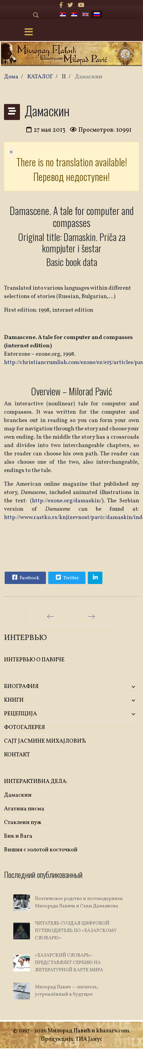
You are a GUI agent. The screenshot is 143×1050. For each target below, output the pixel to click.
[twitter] (70, 5)
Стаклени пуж (23, 822)
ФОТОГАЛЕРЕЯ (24, 727)
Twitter (70, 578)
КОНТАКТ (17, 755)
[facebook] (61, 5)
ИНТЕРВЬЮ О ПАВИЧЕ (34, 660)
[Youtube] (81, 5)
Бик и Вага (18, 836)
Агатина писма (24, 809)
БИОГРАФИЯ (21, 686)
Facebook (29, 578)
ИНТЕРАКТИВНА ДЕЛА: (36, 781)
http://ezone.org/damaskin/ (67, 501)
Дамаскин (18, 795)
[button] (116, 687)
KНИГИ (14, 700)
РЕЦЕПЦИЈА (20, 714)
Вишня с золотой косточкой (40, 850)
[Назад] (50, 616)
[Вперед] (91, 616)
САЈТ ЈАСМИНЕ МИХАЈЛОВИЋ (45, 741)
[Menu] (29, 32)
